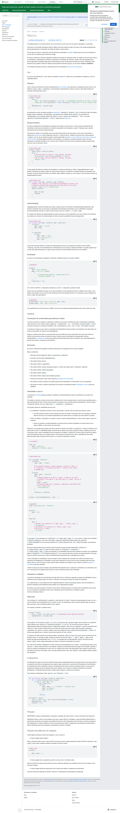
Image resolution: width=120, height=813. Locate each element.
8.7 (93, 40)
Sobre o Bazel (17, 2)
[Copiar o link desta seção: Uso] (32, 72)
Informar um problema (36, 40)
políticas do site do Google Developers (77, 781)
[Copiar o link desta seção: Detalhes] (36, 314)
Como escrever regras (19, 10)
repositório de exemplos (75, 67)
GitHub (106, 2)
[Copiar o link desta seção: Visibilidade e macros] (44, 392)
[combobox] (81, 1)
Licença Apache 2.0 (48, 781)
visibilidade (38, 395)
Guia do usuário (42, 2)
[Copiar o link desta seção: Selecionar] (36, 597)
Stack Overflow (76, 802)
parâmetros (57, 112)
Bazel (28, 31)
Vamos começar (29, 2)
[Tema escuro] (94, 94)
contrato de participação (83, 17)
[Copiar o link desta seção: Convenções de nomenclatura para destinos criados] (66, 319)
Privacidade (38, 809)
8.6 (96, 40)
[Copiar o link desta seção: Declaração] (37, 255)
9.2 (86, 40)
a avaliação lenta (41, 338)
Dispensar (104, 24)
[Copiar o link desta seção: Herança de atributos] (41, 123)
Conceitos (5, 10)
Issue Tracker (75, 797)
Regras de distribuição (37, 10)
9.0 (91, 40)
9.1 (88, 40)
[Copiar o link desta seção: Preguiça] (36, 712)
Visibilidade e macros (82, 384)
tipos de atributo (62, 87)
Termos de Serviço (29, 809)
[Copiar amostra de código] (96, 94)
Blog (25, 795)
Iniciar (113, 24)
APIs (49, 10)
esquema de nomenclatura (65, 378)
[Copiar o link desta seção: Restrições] (36, 345)
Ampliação (52, 2)
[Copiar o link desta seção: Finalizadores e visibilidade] (45, 574)
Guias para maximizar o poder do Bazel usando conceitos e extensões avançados (31, 7)
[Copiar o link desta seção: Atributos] (35, 84)
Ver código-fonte (54, 40)
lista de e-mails (70, 17)
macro (40, 135)
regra (35, 135)
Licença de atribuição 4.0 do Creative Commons (80, 779)
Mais (60, 2)
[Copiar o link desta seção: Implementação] (40, 204)
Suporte (74, 795)
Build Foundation (32, 17)
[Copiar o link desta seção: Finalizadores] (39, 658)
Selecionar (68, 118)
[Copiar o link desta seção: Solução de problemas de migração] (58, 731)
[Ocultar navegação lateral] (19, 810)
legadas (70, 52)
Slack (73, 800)
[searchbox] (11, 15)
